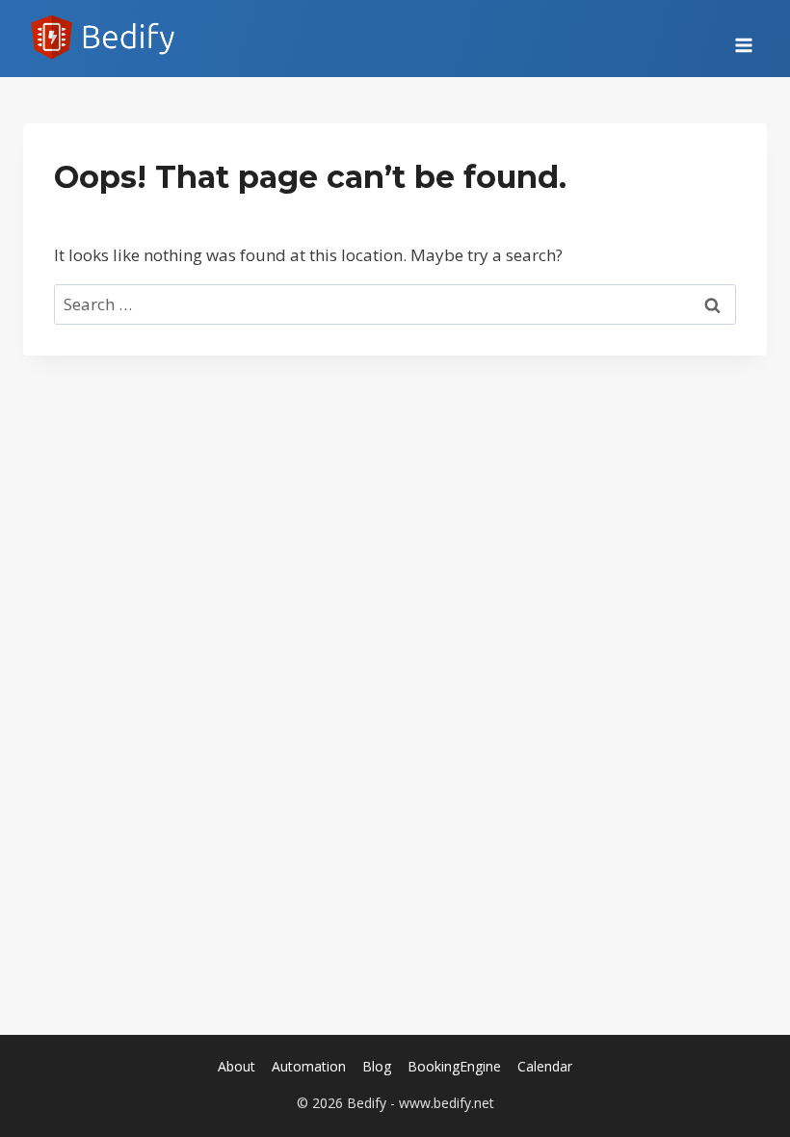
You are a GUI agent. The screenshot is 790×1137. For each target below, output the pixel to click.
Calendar (544, 1066)
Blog (376, 1066)
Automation (309, 1066)
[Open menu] (744, 38)
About (236, 1066)
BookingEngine (454, 1066)
